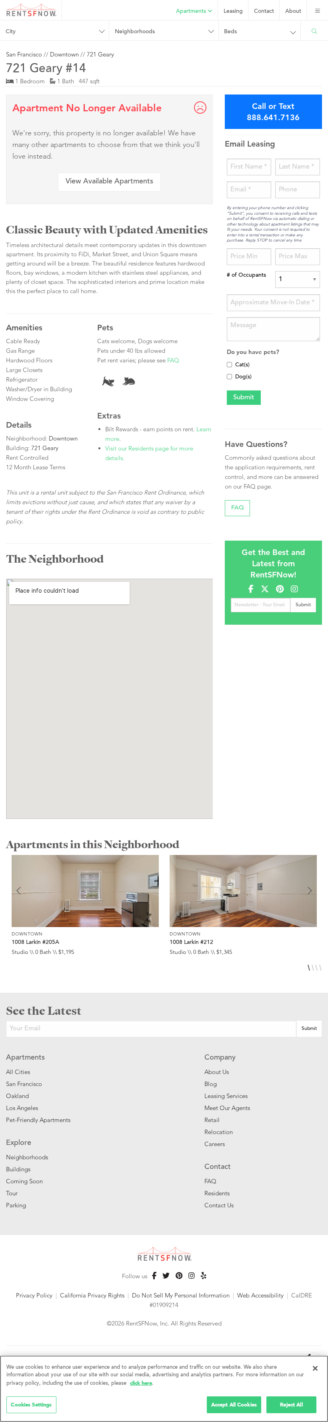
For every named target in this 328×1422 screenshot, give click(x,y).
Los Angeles (22, 1108)
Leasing (233, 11)
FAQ (173, 360)
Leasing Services (226, 1096)
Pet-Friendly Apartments (38, 1120)
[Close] (315, 1368)
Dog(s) (243, 377)
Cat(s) (242, 365)
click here (141, 1383)
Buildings (18, 1169)
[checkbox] (229, 364)
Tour (12, 1193)
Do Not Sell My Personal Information (181, 1295)
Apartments (192, 11)
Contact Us (219, 1205)
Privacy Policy (34, 1295)
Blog (210, 1084)
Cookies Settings (31, 1404)
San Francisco (24, 54)
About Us (216, 1072)
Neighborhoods (27, 1157)
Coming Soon (24, 1181)
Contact (264, 11)
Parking (16, 1205)
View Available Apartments (109, 181)
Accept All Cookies (234, 1404)
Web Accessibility (260, 1295)
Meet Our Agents (227, 1108)
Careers (214, 1144)
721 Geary (100, 54)
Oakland (17, 1096)
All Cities (18, 1072)
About (293, 11)
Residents (217, 1193)
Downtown (64, 54)
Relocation (218, 1132)
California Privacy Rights (92, 1295)
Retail (212, 1120)
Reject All (291, 1404)
